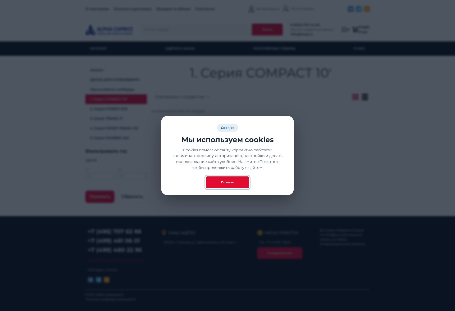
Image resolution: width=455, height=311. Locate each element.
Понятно (227, 182)
